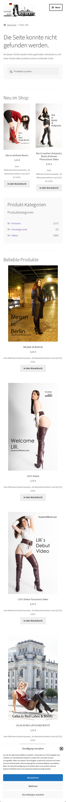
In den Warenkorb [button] (17, 183)
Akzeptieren (33, 777)
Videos (14, 235)
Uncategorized (19, 229)
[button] (61, 748)
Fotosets (16, 223)
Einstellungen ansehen (33, 794)
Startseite (11, 25)
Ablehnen (33, 786)
